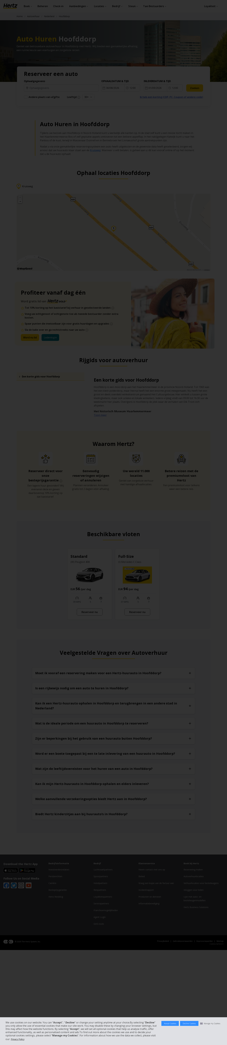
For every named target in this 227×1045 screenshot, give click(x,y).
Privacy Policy (17, 1039)
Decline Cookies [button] (189, 1023)
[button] (210, 1023)
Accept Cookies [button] (170, 1023)
